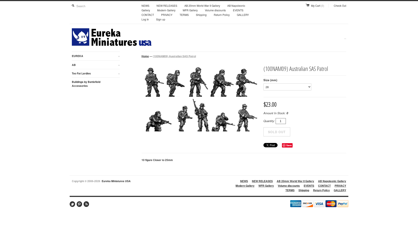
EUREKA (96, 56)
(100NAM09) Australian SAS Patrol (174, 56)
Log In (145, 19)
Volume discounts (215, 10)
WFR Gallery (190, 10)
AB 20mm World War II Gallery (202, 5)
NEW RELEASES (167, 5)
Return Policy (222, 15)
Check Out (340, 5)
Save (289, 145)
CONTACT (148, 15)
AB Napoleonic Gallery (332, 181)
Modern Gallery (166, 10)
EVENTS (238, 10)
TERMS (184, 15)
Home (145, 56)
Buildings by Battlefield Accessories (86, 84)
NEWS (145, 5)
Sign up (160, 19)
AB (96, 65)
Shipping (201, 15)
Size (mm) (270, 80)
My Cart (317, 5)
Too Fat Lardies (96, 73)
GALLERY (243, 15)
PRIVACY (166, 15)
